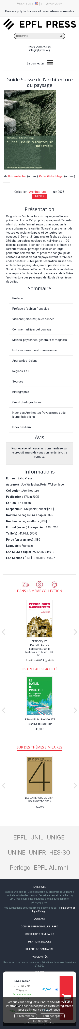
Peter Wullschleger (51, 176)
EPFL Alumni (51, 867)
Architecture (37, 191)
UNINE (17, 852)
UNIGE (56, 837)
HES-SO (59, 852)
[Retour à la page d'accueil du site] (39, 24)
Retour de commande (39, 949)
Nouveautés (40, 956)
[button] (29, 130)
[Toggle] (50, 62)
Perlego (20, 867)
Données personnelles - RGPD (39, 926)
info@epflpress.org (39, 50)
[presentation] (3, 630)
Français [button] (54, 3)
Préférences (25, 1016)
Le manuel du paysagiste (39, 719)
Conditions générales (39, 934)
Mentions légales (39, 941)
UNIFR (37, 852)
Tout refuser (39, 1020)
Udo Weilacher (17, 176)
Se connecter (35, 63)
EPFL (20, 837)
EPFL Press (25, 478)
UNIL (37, 837)
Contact (40, 918)
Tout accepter (52, 1016)
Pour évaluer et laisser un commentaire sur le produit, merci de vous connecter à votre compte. (40, 452)
